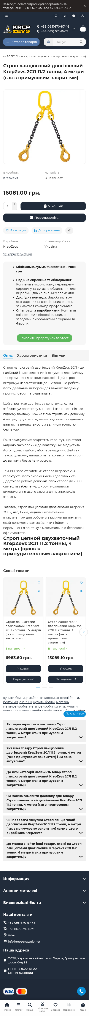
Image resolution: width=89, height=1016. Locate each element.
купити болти (14, 698)
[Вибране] (55, 15)
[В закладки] (39, 582)
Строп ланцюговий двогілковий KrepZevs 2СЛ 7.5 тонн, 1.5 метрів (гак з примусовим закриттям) (23, 630)
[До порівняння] (39, 590)
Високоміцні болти (22, 902)
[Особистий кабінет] (82, 15)
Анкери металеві (20, 890)
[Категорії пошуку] (48, 42)
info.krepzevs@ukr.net (24, 941)
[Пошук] (81, 41)
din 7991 (25, 702)
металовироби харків (34, 711)
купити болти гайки (69, 711)
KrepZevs (10, 178)
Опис (8, 355)
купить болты (44, 702)
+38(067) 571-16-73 (54, 31)
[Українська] (73, 15)
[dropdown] (6, 15)
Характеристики (32, 355)
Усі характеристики (17, 254)
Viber (12, 935)
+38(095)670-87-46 (55, 26)
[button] (5, 632)
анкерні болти (67, 698)
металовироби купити (47, 706)
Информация (16, 879)
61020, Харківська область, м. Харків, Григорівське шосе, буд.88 (46, 960)
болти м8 (10, 702)
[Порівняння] (65, 15)
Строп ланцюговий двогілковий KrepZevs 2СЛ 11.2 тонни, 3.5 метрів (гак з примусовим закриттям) (64, 632)
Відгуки (58, 355)
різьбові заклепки (40, 698)
